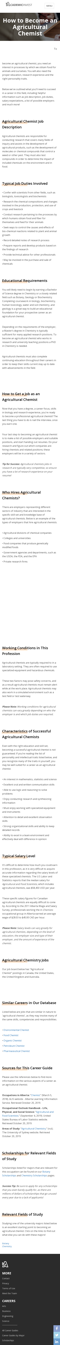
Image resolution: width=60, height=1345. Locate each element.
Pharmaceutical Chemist (16, 1051)
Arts (4, 1306)
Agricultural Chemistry (33, 1128)
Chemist (35, 1095)
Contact (6, 1278)
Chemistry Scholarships (34, 1175)
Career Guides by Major (13, 1335)
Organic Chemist (12, 1040)
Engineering (7, 1316)
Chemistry (7, 1246)
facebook (56, 1328)
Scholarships (8, 1340)
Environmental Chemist (16, 1030)
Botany (5, 1243)
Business (6, 1311)
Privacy (5, 1283)
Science (5, 1321)
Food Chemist (10, 1035)
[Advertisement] (30, 604)
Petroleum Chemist (13, 1045)
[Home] (19, 5)
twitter (56, 1335)
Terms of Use (8, 1288)
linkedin (56, 1341)
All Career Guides (10, 1330)
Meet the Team (9, 1293)
